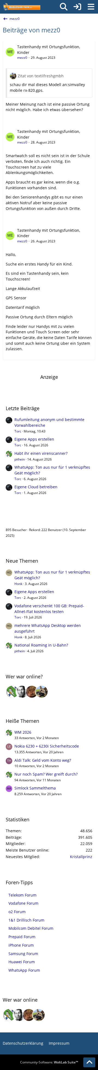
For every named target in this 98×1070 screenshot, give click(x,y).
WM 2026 (22, 732)
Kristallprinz (81, 856)
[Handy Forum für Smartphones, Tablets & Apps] (21, 6)
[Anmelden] (77, 7)
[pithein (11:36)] (12, 691)
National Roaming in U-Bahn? (41, 645)
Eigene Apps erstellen (34, 439)
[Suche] (63, 6)
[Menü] (90, 6)
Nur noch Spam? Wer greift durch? (46, 774)
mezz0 (22, 57)
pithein (19, 459)
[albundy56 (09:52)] (22, 691)
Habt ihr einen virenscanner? (41, 453)
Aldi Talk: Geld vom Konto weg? (42, 760)
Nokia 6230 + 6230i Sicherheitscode (46, 746)
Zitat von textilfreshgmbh (41, 75)
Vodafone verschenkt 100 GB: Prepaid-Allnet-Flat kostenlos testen (49, 608)
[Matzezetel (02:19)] (31, 691)
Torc (17, 431)
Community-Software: (49, 1062)
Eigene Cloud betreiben (35, 486)
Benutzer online (24, 518)
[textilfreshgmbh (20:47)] (41, 691)
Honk (18, 583)
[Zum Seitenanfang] (89, 1062)
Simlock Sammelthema (35, 788)
